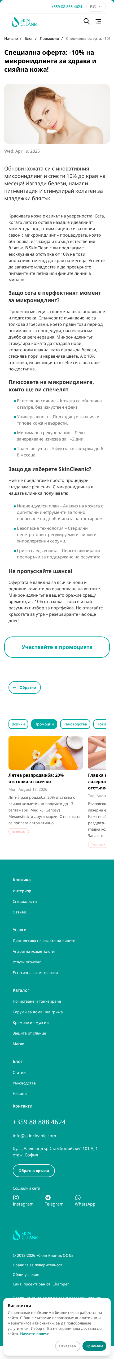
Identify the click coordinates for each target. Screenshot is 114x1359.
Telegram (54, 1204)
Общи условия (26, 1274)
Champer (60, 1284)
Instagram (23, 1204)
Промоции (44, 723)
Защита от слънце (29, 1033)
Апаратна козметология (34, 951)
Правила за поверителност (37, 1264)
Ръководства (75, 723)
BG (93, 7)
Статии (19, 1072)
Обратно (28, 687)
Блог (18, 1061)
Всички (18, 723)
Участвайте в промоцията (57, 647)
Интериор (22, 890)
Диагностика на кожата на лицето (44, 940)
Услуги (20, 930)
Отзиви (19, 911)
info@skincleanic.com (34, 1136)
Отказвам (68, 1345)
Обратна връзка (34, 1170)
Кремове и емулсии (31, 1022)
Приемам (94, 1345)
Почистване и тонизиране (37, 1001)
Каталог (21, 990)
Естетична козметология (35, 972)
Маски (18, 1043)
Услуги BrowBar (27, 961)
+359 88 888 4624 (66, 6)
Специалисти (25, 901)
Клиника (22, 880)
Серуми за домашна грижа (38, 1011)
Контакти (22, 1106)
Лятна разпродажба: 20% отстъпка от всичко (36, 778)
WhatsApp (85, 1204)
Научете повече (34, 1333)
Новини (104, 723)
